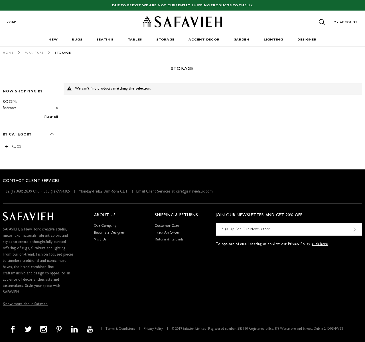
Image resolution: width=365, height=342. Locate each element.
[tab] (30, 97)
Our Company (105, 226)
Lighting (273, 39)
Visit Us (100, 240)
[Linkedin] (74, 329)
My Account (346, 22)
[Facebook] (13, 329)
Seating (104, 39)
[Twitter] (28, 329)
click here (320, 244)
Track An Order (167, 233)
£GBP (11, 22)
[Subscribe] (355, 229)
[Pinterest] (59, 329)
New (53, 39)
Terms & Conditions (120, 329)
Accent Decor (203, 39)
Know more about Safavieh (25, 304)
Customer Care (167, 226)
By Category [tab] (17, 135)
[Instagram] (43, 329)
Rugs (77, 39)
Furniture (34, 52)
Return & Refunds (169, 240)
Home (8, 52)
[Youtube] (90, 329)
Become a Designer (109, 233)
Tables (135, 39)
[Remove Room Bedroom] (57, 108)
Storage (165, 39)
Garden (242, 39)
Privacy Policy (153, 329)
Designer (307, 39)
